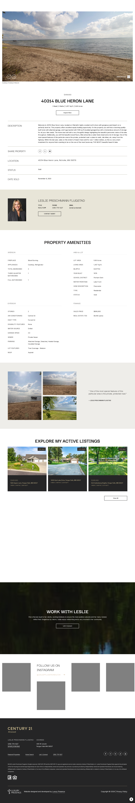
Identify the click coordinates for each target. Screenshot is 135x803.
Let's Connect (67, 626)
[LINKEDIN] (115, 754)
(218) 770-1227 (57, 208)
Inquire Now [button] (67, 112)
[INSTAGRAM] (110, 754)
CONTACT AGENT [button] (49, 214)
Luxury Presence (58, 791)
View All (115, 498)
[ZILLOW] (125, 754)
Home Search (29, 754)
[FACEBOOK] (105, 754)
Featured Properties (14, 754)
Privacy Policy (121, 791)
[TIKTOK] (120, 754)
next (14, 77)
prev (9, 77)
